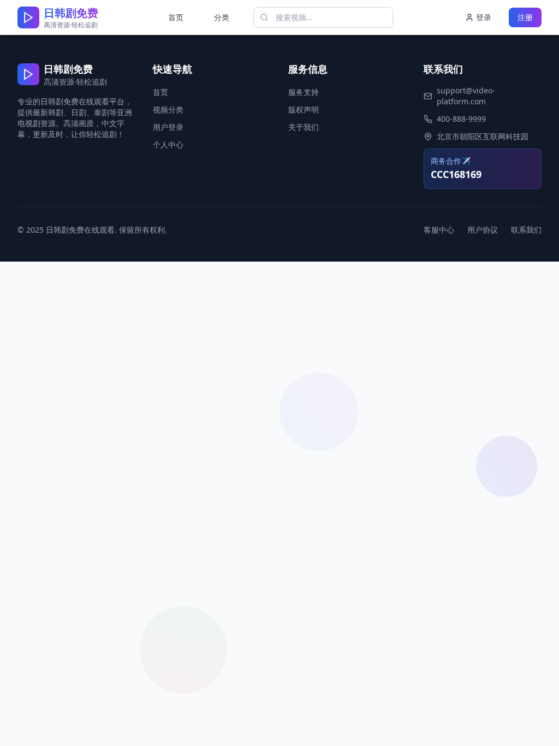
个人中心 (168, 144)
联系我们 (526, 229)
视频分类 (168, 109)
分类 (221, 17)
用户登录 (168, 127)
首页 (175, 17)
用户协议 (482, 229)
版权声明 (303, 109)
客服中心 (439, 229)
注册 (525, 17)
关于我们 (303, 127)
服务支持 (303, 92)
